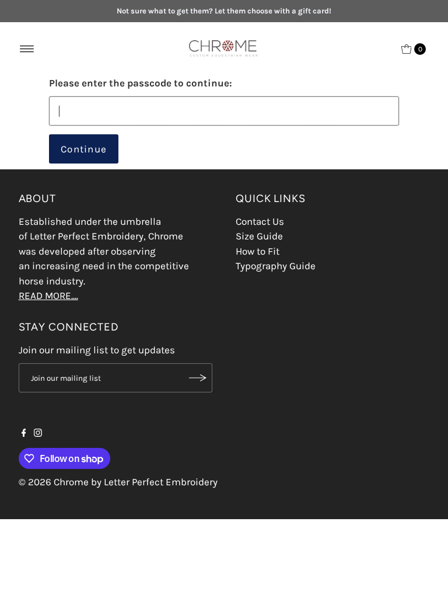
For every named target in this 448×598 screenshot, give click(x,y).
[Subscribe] (197, 377)
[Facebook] (24, 433)
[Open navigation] (27, 49)
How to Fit (257, 251)
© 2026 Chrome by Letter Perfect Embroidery (118, 482)
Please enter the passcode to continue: (140, 83)
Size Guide (259, 236)
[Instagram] (38, 433)
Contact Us (260, 221)
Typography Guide (276, 266)
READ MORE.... (48, 295)
